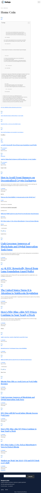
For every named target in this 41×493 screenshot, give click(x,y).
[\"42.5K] (2, 139)
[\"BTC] (2, 17)
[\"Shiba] (2, 355)
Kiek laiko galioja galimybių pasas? (8, 484)
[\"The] (2, 284)
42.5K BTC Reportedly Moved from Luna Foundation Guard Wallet (16, 40)
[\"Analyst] (2, 111)
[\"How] (2, 128)
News (2, 141)
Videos (8, 83)
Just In (7, 55)
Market (2, 224)
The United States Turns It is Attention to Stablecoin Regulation (14, 76)
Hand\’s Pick (8, 43)
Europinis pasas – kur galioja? (7, 486)
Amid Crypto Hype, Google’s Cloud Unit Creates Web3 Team (15, 84)
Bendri (6, 489)
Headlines (8, 37)
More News (8, 91)
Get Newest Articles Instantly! (9, 59)
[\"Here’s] (2, 306)
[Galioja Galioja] (6, 2)
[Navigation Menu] (39, 2)
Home (2, 8)
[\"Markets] (2, 455)
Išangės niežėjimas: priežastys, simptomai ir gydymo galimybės (13, 482)
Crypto (2, 200)
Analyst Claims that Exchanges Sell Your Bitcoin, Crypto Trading (15, 41)
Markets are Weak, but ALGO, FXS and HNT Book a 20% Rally (13, 101)
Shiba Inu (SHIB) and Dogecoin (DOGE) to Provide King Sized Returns (15, 60)
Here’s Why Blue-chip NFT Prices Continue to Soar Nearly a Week (14, 77)
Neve (15, 491)
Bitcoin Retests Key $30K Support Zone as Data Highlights (15, 85)
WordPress (24, 491)
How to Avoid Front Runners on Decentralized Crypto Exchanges (17, 34)
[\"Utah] (2, 238)
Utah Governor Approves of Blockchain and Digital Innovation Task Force (15, 74)
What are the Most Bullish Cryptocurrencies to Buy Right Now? (14, 58)
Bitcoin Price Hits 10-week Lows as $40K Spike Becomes (13, 95)
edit (1, 19)
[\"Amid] (2, 332)
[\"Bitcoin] (2, 119)
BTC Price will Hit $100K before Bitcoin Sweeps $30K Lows (16, 32)
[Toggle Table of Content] (28, 23)
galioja (2, 489)
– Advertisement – (10, 65)
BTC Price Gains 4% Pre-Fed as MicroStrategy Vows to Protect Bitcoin (15, 61)
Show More (3, 470)
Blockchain (3, 156)
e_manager (3, 149)
